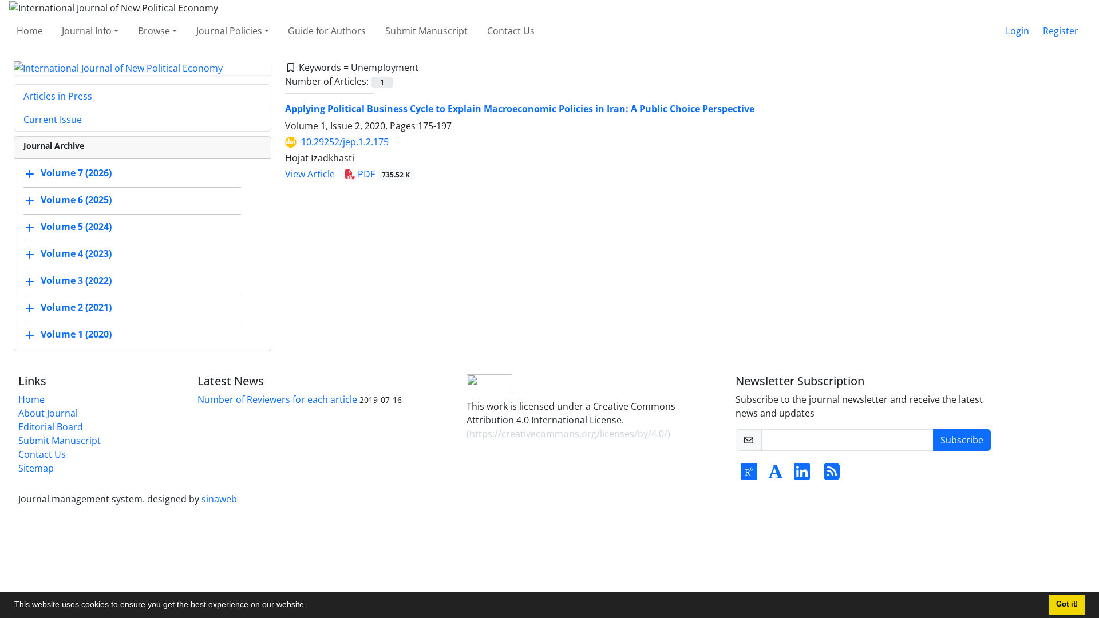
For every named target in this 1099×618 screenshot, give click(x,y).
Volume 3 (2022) (76, 281)
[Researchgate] (749, 475)
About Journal (48, 413)
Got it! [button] (1067, 604)
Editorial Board (50, 427)
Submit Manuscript (426, 31)
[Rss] (831, 475)
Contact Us (511, 31)
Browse (154, 31)
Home (30, 31)
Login (1017, 31)
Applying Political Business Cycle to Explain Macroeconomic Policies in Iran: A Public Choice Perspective (519, 108)
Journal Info (87, 31)
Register (1060, 31)
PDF (382, 174)
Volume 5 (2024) (76, 227)
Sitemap (36, 468)
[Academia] (775, 475)
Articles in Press (57, 96)
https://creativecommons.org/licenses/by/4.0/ (568, 433)
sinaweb (219, 499)
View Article (310, 174)
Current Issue (52, 119)
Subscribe (961, 440)
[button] (310, 606)
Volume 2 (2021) (76, 308)
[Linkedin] (802, 475)
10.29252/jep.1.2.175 (345, 142)
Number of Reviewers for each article (277, 399)
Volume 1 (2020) (76, 334)
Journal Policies (229, 31)
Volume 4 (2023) (76, 254)
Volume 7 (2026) (76, 173)
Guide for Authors (327, 31)
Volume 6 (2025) (76, 200)
